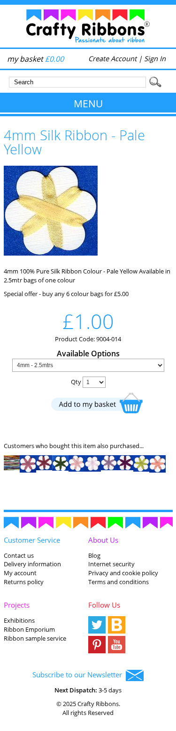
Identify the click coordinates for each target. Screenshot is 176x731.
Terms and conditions (118, 582)
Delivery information (32, 564)
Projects (17, 605)
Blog (94, 555)
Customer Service (32, 540)
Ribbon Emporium (29, 629)
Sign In (155, 58)
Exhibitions (19, 620)
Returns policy (24, 582)
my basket (35, 59)
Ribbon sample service (35, 638)
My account (20, 573)
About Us (103, 540)
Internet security (111, 564)
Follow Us (104, 605)
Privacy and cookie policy (123, 573)
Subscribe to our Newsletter (79, 674)
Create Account (112, 58)
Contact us (19, 555)
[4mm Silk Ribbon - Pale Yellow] (51, 253)
